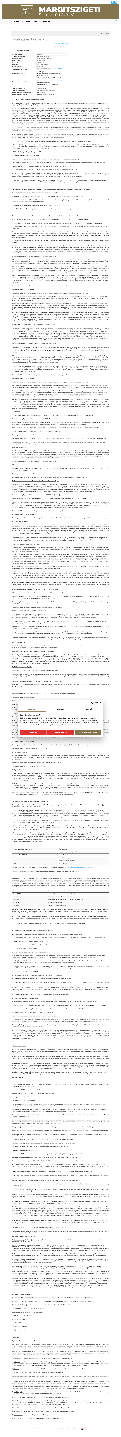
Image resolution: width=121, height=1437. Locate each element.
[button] (116, 21)
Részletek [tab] (60, 709)
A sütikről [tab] (89, 709)
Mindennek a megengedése (88, 732)
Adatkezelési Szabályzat (58, 1429)
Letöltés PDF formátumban (60, 43)
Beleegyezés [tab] (32, 709)
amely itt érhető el (58, 68)
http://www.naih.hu (22, 1330)
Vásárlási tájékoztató (73, 1429)
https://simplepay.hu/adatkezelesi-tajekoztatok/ (79, 867)
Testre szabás (59, 732)
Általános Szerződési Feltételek (40, 1429)
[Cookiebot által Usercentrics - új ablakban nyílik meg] (92, 703)
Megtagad (33, 732)
